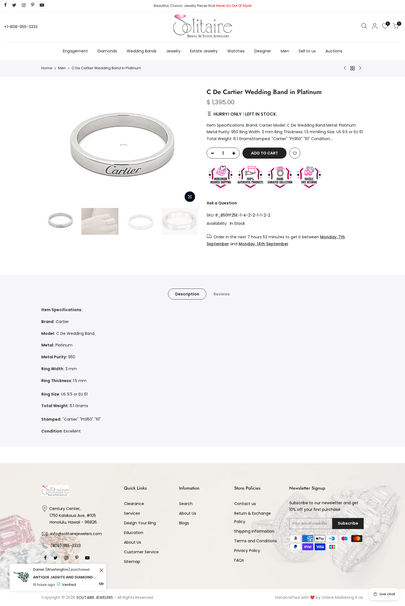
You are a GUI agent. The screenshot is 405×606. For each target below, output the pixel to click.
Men (285, 51)
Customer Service (141, 552)
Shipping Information (254, 531)
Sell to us (307, 51)
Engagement (75, 51)
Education (133, 532)
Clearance (134, 503)
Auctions (333, 51)
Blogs (184, 523)
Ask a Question (222, 203)
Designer (262, 51)
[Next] (189, 146)
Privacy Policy (247, 550)
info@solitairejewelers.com (76, 533)
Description (187, 294)
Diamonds (107, 51)
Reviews (222, 294)
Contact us (245, 503)
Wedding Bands (141, 51)
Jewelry (173, 51)
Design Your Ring (140, 523)
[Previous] (51, 146)
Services (132, 513)
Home (46, 68)
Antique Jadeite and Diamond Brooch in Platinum (65, 577)
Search (186, 503)
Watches (236, 51)
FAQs (239, 560)
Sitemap (132, 561)
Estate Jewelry (204, 51)
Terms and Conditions (255, 541)
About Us (132, 542)
